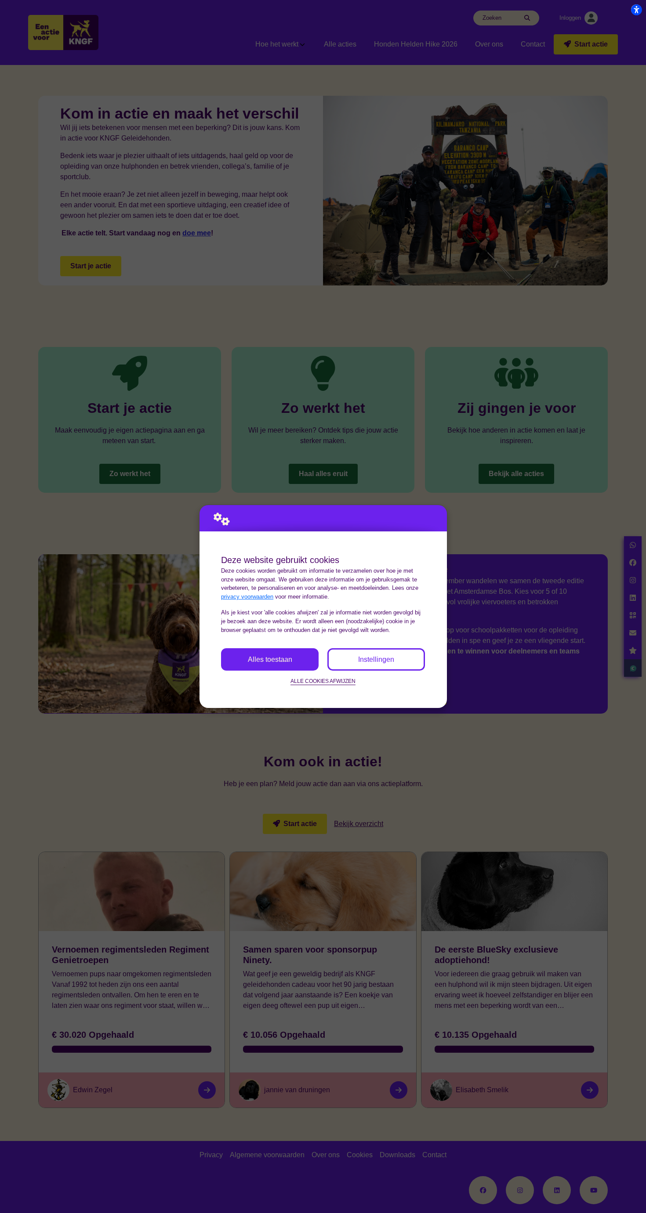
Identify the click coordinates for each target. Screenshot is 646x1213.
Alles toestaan (270, 659)
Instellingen (376, 659)
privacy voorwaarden (247, 596)
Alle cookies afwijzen (323, 681)
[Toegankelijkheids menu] (636, 9)
